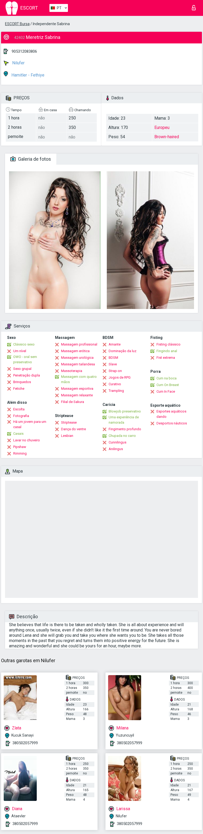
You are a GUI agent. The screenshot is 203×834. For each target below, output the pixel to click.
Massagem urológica (77, 358)
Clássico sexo (24, 344)
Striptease (69, 422)
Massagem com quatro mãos (79, 379)
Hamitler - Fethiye (27, 75)
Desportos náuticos (171, 423)
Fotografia (21, 416)
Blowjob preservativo (125, 411)
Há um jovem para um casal (29, 424)
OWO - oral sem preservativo (25, 359)
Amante (115, 344)
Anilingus (116, 449)
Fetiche (18, 389)
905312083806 (24, 51)
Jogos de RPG (120, 377)
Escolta (19, 409)
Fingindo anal (166, 351)
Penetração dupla (26, 375)
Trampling (116, 391)
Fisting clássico (168, 344)
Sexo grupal (22, 369)
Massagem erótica (75, 351)
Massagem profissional (79, 344)
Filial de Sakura (72, 402)
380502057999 (25, 743)
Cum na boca (166, 378)
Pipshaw (19, 447)
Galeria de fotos (34, 159)
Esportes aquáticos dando (171, 414)
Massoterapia (71, 371)
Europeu (161, 127)
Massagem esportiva (77, 389)
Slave (113, 364)
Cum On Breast (167, 385)
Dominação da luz (122, 351)
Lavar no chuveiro (26, 440)
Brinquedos (22, 382)
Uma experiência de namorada (124, 419)
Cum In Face (165, 391)
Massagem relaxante (77, 395)
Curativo (115, 384)
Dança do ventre (73, 429)
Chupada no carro (122, 436)
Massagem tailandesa (78, 364)
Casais (18, 434)
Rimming (20, 453)
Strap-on (115, 371)
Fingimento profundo (125, 429)
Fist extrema (165, 358)
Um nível (19, 351)
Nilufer (18, 62)
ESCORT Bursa (17, 24)
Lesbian (67, 436)
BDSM (113, 358)
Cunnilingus (117, 442)
